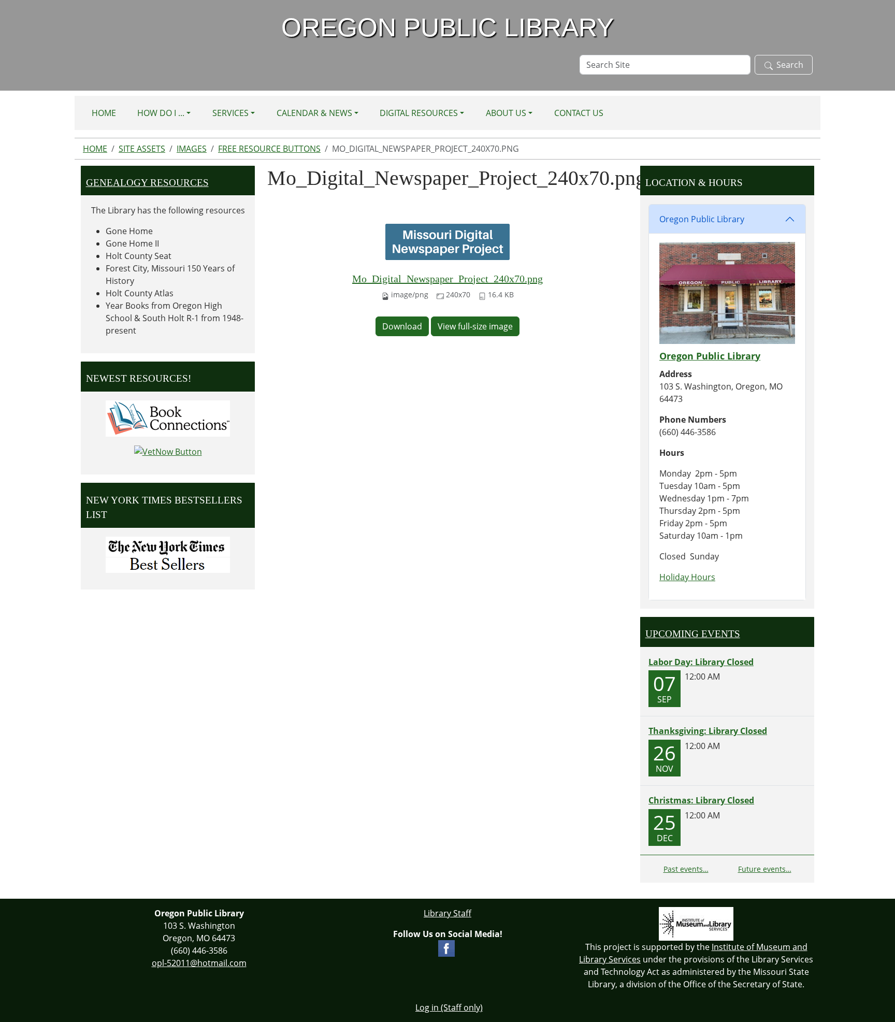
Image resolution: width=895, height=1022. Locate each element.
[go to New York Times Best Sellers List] (168, 555)
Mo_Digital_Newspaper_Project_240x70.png (447, 278)
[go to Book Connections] (168, 417)
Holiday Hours (687, 577)
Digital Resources (419, 113)
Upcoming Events (692, 633)
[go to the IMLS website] (696, 924)
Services (230, 113)
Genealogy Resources (147, 182)
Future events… (764, 869)
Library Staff (447, 913)
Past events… (686, 869)
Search (789, 64)
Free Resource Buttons (269, 148)
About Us (506, 113)
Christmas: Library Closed (701, 800)
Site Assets (142, 148)
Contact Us (578, 113)
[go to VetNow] (168, 451)
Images (192, 148)
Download (402, 326)
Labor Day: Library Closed (701, 662)
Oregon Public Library (701, 219)
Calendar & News (314, 113)
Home (104, 113)
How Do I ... (160, 113)
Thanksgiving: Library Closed (707, 731)
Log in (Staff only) (449, 1007)
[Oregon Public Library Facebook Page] (446, 947)
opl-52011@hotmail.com (199, 963)
